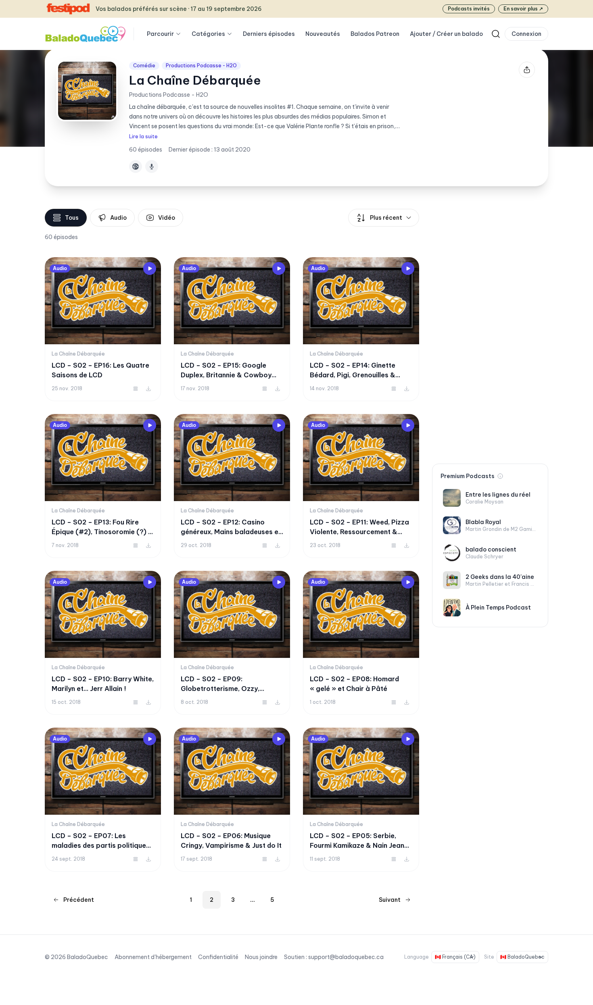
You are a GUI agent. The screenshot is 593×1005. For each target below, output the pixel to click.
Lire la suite (143, 136)
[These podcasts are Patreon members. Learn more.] (500, 476)
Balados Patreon (375, 33)
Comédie (144, 65)
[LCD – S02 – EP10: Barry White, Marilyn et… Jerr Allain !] (103, 643)
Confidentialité (218, 957)
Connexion (526, 33)
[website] (135, 166)
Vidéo (166, 217)
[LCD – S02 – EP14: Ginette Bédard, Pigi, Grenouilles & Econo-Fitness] (361, 329)
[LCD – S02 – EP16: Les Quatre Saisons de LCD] (103, 329)
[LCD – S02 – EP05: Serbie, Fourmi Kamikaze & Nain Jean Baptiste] (361, 800)
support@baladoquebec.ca (346, 957)
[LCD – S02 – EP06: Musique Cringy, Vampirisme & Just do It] (232, 800)
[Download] (148, 388)
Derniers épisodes (269, 33)
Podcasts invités (469, 9)
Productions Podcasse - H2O (201, 65)
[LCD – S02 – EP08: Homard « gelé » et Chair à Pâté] (361, 643)
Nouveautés (322, 33)
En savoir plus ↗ (523, 9)
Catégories (208, 33)
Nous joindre (261, 957)
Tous (72, 217)
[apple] (151, 166)
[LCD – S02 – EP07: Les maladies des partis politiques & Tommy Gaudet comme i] (103, 800)
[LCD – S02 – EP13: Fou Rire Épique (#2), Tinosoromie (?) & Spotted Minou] (103, 486)
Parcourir (160, 33)
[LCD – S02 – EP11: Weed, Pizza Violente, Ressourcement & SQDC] (361, 486)
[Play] (149, 268)
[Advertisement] (490, 330)
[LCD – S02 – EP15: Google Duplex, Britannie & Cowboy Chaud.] (232, 329)
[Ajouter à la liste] (135, 388)
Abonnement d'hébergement (153, 957)
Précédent (78, 899)
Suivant (390, 899)
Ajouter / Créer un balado (446, 33)
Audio (118, 217)
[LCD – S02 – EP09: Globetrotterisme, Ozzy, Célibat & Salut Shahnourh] (232, 643)
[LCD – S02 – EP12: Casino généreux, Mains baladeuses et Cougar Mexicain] (232, 486)
